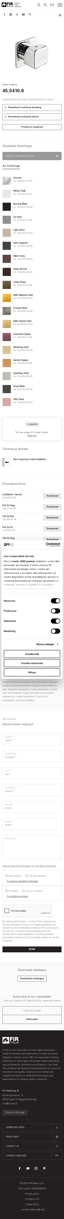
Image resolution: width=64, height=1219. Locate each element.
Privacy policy (32, 1193)
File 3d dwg (8, 538)
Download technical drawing (24, 107)
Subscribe (32, 1019)
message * (11, 838)
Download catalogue (32, 979)
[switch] (55, 610)
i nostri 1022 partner (23, 561)
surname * (11, 754)
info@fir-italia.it (9, 1103)
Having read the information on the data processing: (29, 866)
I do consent (14, 876)
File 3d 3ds (8, 516)
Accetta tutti (32, 653)
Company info (32, 1199)
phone (9, 804)
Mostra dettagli (45, 644)
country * (11, 787)
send (32, 949)
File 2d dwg (8, 505)
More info (32, 435)
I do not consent (37, 876)
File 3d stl (7, 527)
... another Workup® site (32, 1209)
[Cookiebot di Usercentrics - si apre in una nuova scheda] (46, 545)
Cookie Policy (32, 1204)
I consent (13, 891)
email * (9, 821)
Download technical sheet (23, 117)
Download (52, 496)
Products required (32, 127)
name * (9, 737)
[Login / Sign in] (38, 5)
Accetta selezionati (32, 663)
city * (8, 771)
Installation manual (12, 494)
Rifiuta (32, 672)
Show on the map (15, 1112)
